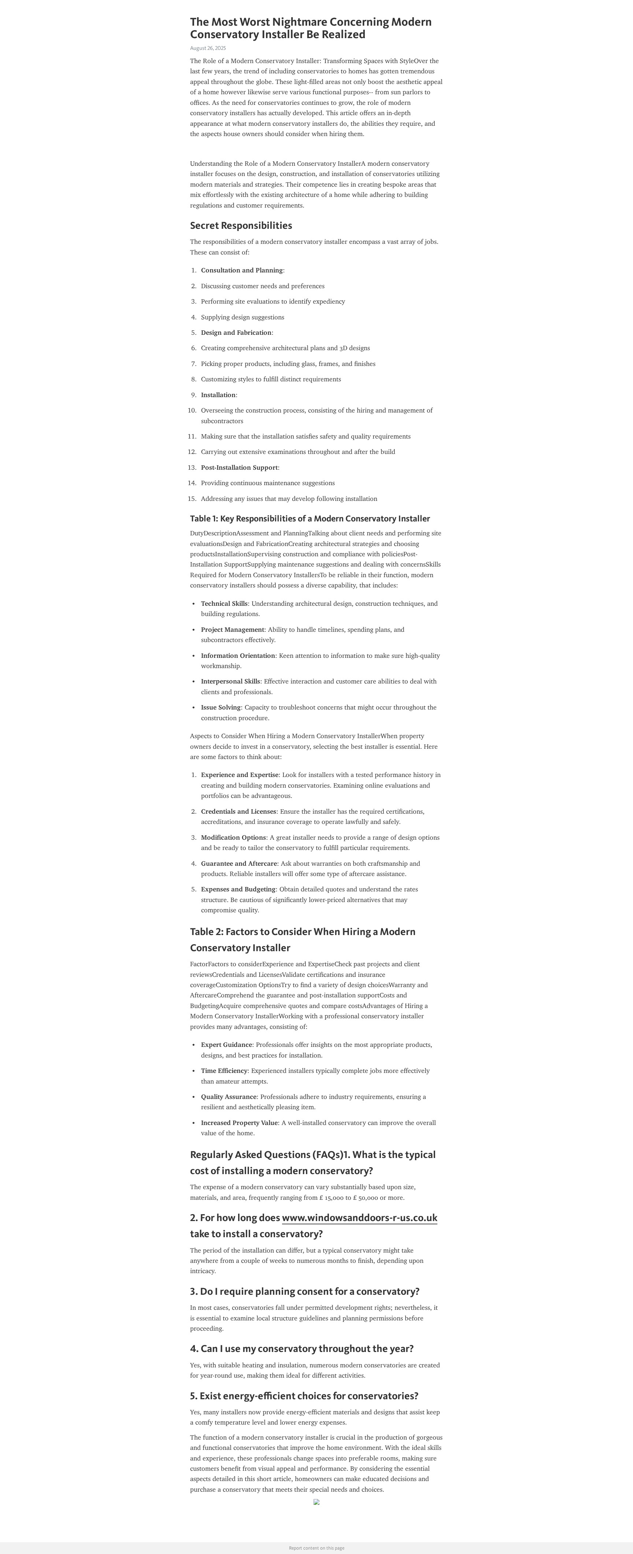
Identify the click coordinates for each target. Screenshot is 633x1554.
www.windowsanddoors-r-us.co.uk (359, 1217)
